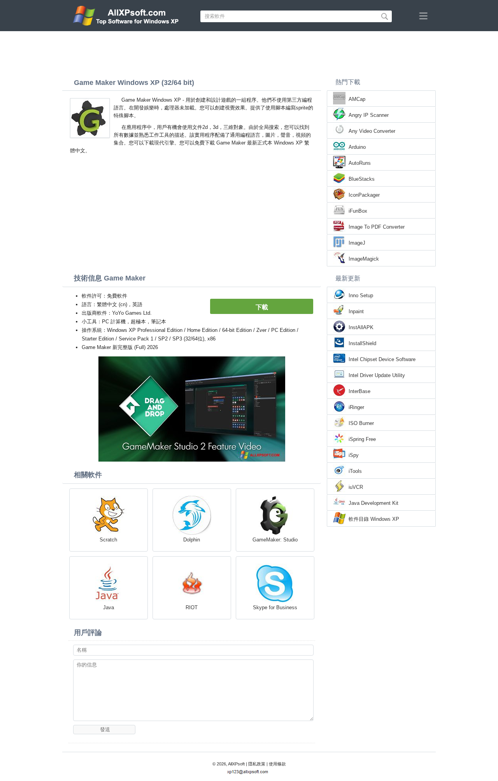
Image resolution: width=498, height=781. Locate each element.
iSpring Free (362, 439)
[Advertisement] (249, 52)
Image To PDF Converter (377, 227)
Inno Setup (361, 295)
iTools (355, 471)
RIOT (192, 607)
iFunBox (358, 211)
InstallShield (362, 343)
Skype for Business (275, 607)
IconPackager (364, 195)
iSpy (354, 455)
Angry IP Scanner (369, 115)
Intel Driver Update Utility (377, 375)
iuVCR (356, 487)
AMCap (357, 99)
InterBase (359, 391)
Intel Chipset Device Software (382, 359)
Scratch (108, 540)
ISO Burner (361, 423)
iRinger (356, 407)
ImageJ (357, 243)
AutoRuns (360, 163)
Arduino (357, 147)
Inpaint (356, 311)
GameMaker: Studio (275, 540)
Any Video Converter (372, 131)
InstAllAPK (361, 327)
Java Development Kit (373, 503)
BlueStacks (362, 179)
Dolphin (191, 540)
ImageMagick (364, 259)
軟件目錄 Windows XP (374, 519)
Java (108, 607)
